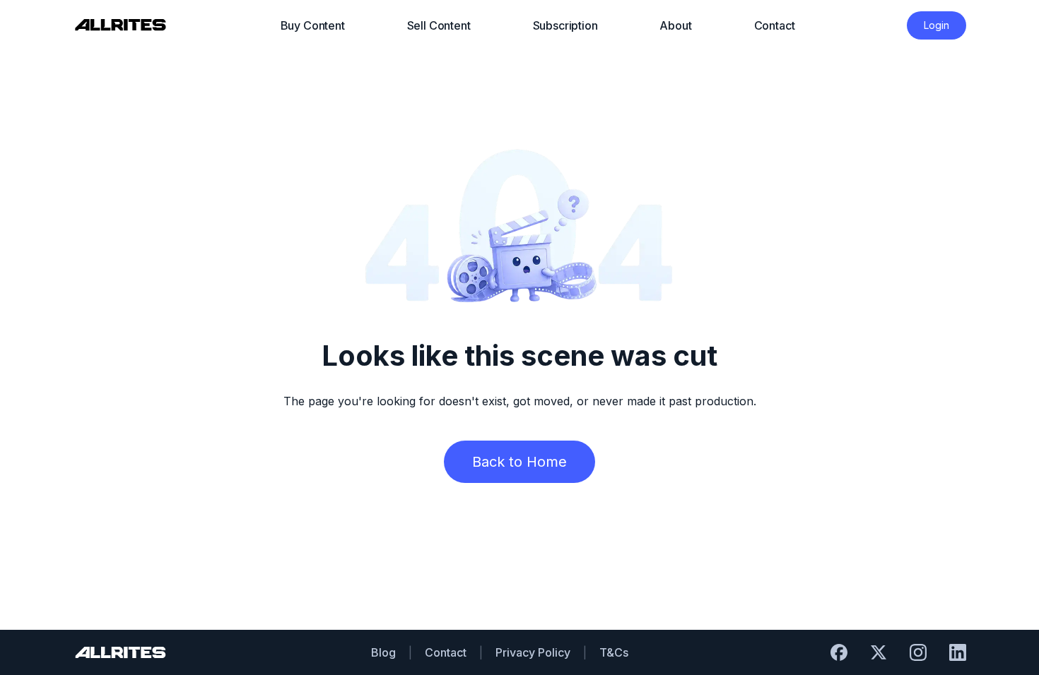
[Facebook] (838, 652)
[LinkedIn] (957, 652)
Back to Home (519, 461)
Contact (774, 25)
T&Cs (613, 652)
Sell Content (439, 25)
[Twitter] (878, 652)
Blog (383, 652)
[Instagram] (918, 652)
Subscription (565, 25)
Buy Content (313, 25)
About (675, 25)
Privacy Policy (532, 652)
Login (936, 25)
